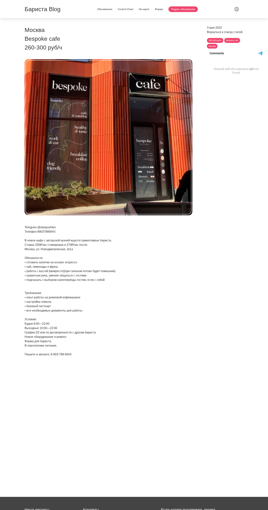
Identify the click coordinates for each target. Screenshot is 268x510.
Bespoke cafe (232, 40)
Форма (159, 9)
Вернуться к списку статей (224, 32)
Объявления (104, 9)
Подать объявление (183, 9)
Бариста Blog (43, 9)
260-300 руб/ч (215, 40)
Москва (212, 46)
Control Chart (125, 9)
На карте (144, 9)
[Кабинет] (236, 9)
